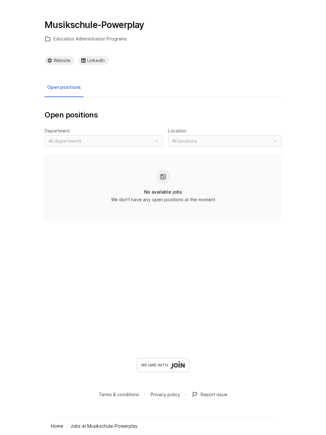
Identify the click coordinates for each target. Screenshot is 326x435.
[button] (104, 141)
